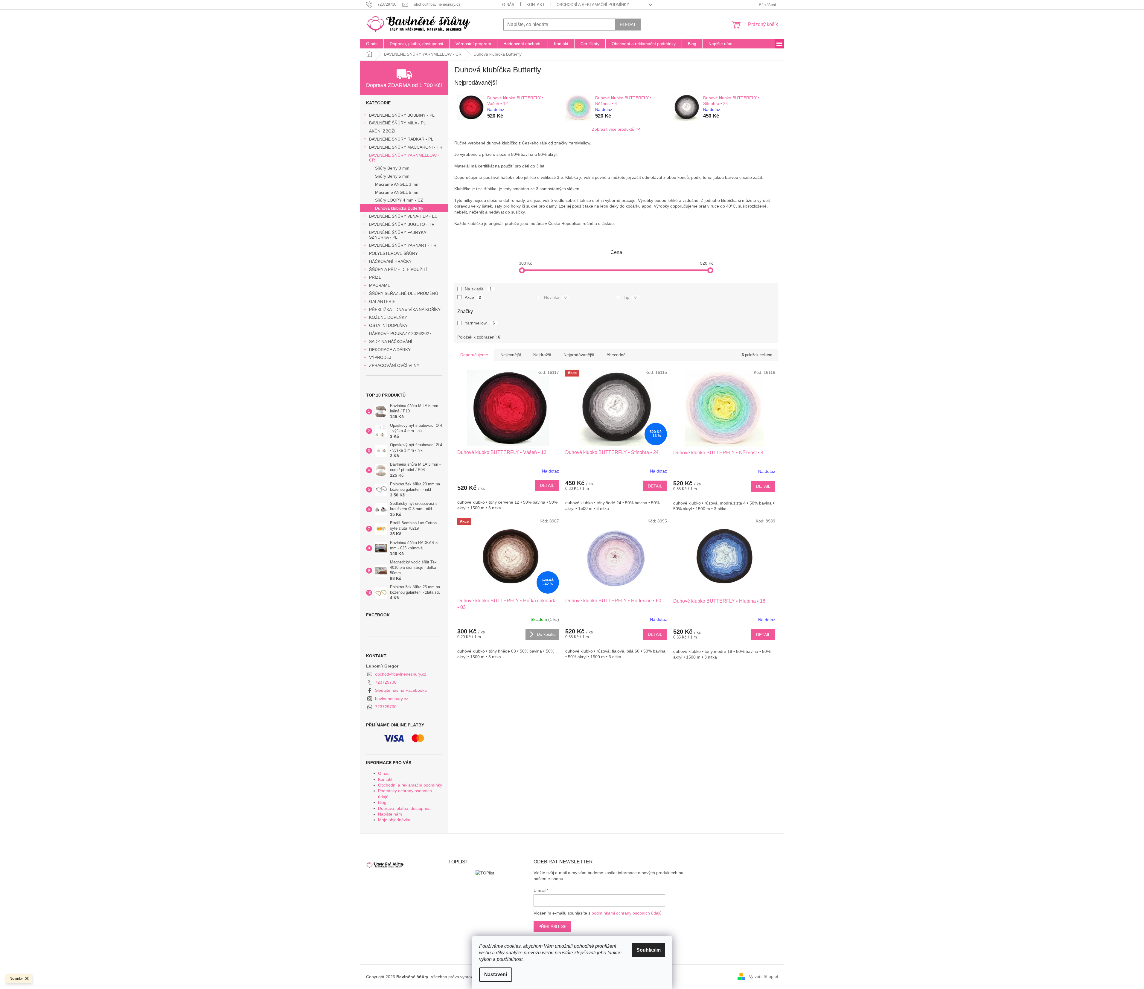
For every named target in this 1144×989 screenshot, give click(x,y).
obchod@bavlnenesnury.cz (400, 674)
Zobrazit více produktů (613, 129)
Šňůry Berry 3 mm (392, 168)
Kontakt (535, 4)
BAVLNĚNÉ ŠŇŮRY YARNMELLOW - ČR (404, 158)
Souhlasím (648, 950)
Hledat (628, 24)
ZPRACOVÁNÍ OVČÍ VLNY (394, 365)
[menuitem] (371, 43)
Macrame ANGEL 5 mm (397, 192)
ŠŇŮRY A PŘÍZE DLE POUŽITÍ (398, 269)
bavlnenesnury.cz (391, 698)
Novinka (555, 297)
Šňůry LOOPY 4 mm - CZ (399, 200)
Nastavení (495, 974)
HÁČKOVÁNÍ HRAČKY (390, 261)
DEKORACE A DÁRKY (390, 349)
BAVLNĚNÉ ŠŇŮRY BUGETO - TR (402, 224)
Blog (382, 802)
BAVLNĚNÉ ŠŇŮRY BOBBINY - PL (402, 115)
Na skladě (478, 289)
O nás (508, 4)
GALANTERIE (382, 301)
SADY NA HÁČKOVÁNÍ (390, 341)
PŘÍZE (375, 277)
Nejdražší (542, 354)
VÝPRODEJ (380, 357)
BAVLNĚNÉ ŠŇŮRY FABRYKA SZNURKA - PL (397, 235)
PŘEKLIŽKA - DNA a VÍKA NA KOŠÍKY (405, 309)
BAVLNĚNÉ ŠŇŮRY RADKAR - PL (401, 139)
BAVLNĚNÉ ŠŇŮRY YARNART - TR (402, 245)
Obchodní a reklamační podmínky (593, 4)
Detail (547, 485)
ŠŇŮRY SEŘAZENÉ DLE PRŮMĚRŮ (403, 293)
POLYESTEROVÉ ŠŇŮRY (393, 253)
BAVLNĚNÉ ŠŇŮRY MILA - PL (397, 123)
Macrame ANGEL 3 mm (397, 184)
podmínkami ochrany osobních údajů (627, 913)
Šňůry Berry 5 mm (392, 176)
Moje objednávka (394, 819)
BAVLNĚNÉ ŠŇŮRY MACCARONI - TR (405, 147)
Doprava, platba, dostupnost (405, 808)
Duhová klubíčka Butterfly (399, 208)
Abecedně (616, 354)
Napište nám (390, 814)
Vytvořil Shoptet (763, 976)
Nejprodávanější (578, 354)
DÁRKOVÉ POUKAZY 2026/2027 (400, 333)
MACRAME (379, 285)
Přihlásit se (552, 926)
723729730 (386, 682)
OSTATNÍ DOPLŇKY (388, 325)
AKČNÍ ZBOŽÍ (382, 131)
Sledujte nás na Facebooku (401, 690)
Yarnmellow (480, 323)
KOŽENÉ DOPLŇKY (388, 317)
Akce (473, 297)
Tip (630, 297)
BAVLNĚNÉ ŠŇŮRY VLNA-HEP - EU (403, 216)
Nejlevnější (510, 354)
